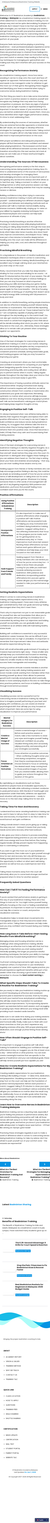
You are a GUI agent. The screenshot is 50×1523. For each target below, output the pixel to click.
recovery (20, 830)
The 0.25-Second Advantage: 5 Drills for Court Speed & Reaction (31, 1243)
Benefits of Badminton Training (19, 1221)
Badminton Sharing (24, 1276)
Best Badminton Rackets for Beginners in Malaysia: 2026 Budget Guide (29, 1286)
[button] (42, 1520)
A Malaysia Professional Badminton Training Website (21, 2)
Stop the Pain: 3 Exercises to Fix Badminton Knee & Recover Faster (32, 1267)
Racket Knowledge (22, 1295)
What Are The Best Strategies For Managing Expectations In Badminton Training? (38, 1173)
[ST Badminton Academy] (8, 9)
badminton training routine (35, 990)
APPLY (34, 9)
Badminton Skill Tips (23, 1251)
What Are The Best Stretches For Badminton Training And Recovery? (11, 1173)
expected (13, 644)
